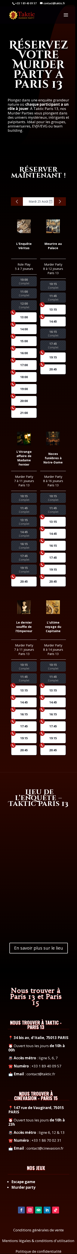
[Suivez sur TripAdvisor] (38, 1210)
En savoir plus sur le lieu (38, 948)
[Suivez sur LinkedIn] (47, 1210)
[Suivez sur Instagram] (30, 1210)
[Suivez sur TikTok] (55, 1210)
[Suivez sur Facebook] (21, 1210)
